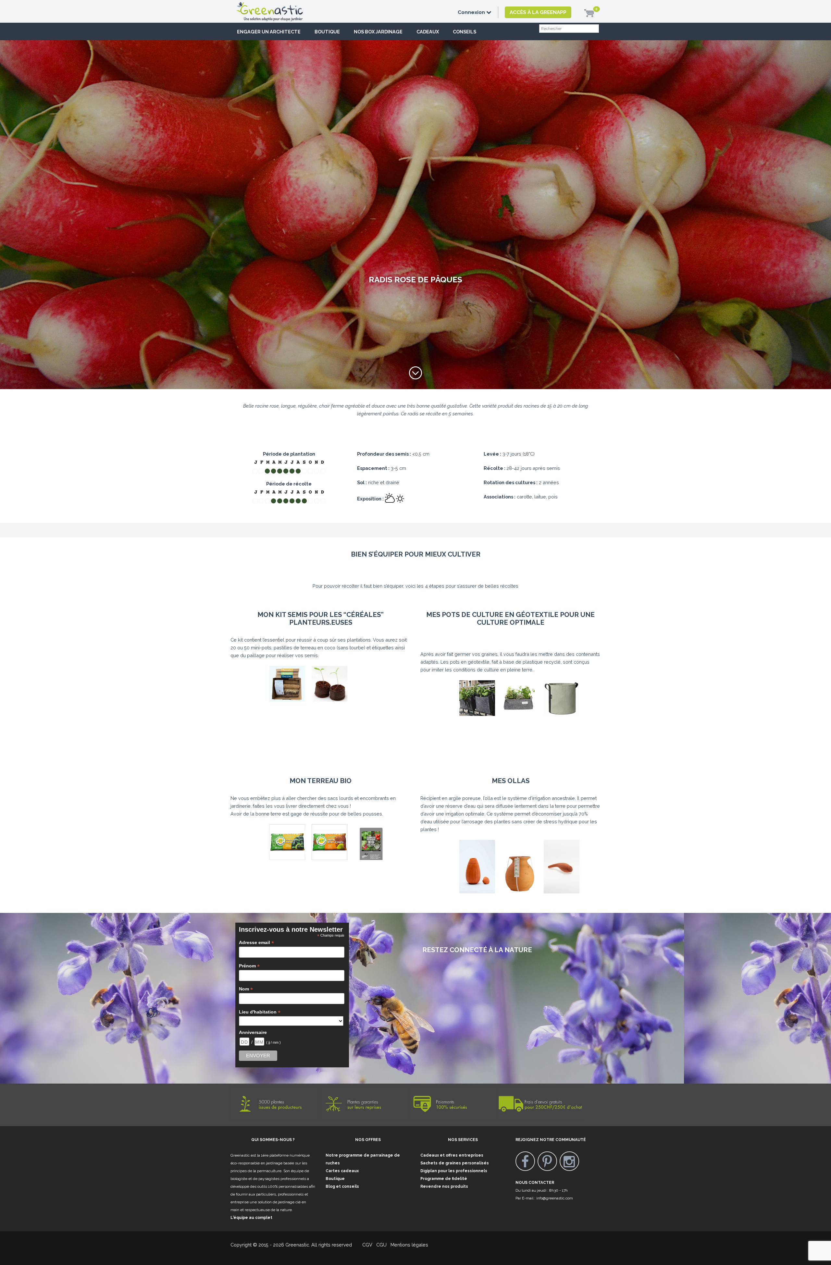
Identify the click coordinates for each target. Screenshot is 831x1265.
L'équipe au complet (251, 1217)
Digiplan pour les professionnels (453, 1171)
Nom (246, 989)
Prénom (249, 966)
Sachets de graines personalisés (454, 1163)
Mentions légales (408, 1244)
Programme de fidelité (443, 1178)
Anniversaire (253, 1032)
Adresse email (256, 943)
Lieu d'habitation (259, 1012)
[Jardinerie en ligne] (279, 5)
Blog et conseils (342, 1186)
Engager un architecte (269, 31)
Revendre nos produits (444, 1186)
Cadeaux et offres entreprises (451, 1155)
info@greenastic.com (554, 1198)
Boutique (327, 31)
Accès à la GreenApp (538, 12)
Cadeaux (427, 31)
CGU (381, 1244)
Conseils (464, 31)
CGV (363, 1244)
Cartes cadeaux (342, 1171)
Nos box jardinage (378, 31)
